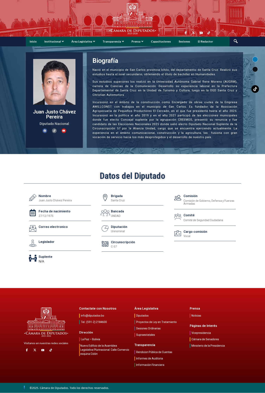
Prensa (136, 41)
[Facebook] (44, 130)
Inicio (33, 41)
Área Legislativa (81, 41)
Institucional (52, 41)
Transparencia (112, 41)
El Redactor (205, 41)
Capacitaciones (161, 41)
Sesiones (184, 41)
